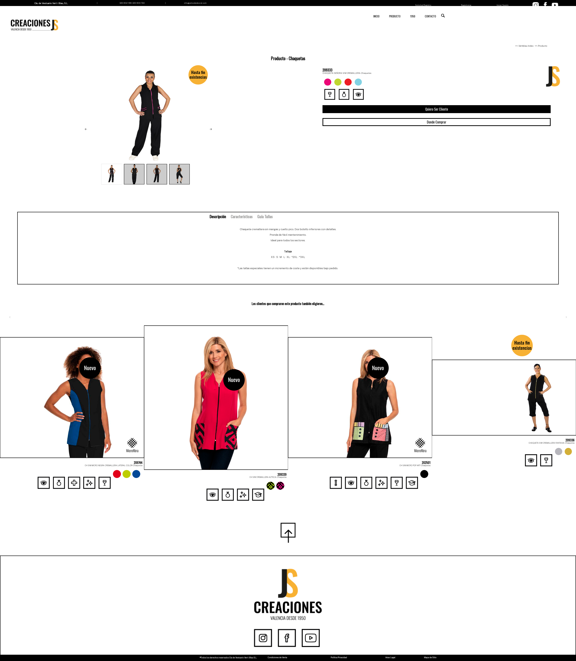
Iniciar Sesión (502, 5)
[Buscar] (443, 15)
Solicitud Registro (423, 5)
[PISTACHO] (126, 474)
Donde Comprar (436, 122)
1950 (412, 16)
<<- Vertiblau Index (524, 46)
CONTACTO (430, 16)
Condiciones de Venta (277, 657)
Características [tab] (242, 216)
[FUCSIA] (280, 486)
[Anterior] (10, 317)
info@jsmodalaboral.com (195, 3)
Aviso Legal (390, 657)
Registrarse (466, 5)
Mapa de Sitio (430, 657)
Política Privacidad (339, 657)
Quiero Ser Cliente (436, 109)
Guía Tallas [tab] (265, 216)
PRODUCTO (394, 16)
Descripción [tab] (218, 216)
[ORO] (568, 451)
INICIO (376, 16)
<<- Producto (541, 46)
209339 (282, 474)
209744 (138, 462)
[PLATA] (558, 451)
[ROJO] (117, 474)
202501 (426, 462)
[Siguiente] (566, 317)
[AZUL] (136, 474)
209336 (570, 440)
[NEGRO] (424, 474)
